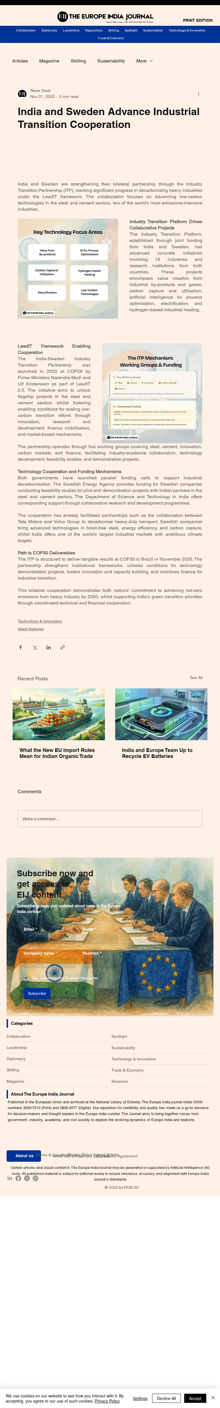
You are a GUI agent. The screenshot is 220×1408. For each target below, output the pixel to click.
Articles (20, 61)
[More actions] (198, 93)
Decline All (166, 1398)
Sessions (119, 1081)
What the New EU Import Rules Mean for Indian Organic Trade (57, 753)
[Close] (213, 1398)
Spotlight (119, 1036)
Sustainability (111, 61)
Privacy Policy (80, 1154)
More (141, 61)
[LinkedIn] (10, 1178)
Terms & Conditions (53, 1155)
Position (91, 953)
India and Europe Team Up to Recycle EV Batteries (157, 753)
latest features (31, 629)
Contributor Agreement (117, 1156)
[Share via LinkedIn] (48, 647)
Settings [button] (140, 1398)
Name (89, 929)
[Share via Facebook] (20, 647)
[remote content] (110, 158)
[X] (27, 1178)
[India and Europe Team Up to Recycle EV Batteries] (161, 714)
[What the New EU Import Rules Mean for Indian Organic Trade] (59, 714)
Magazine (49, 61)
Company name (40, 953)
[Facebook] (18, 1178)
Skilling (78, 61)
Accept (195, 1398)
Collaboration (19, 1036)
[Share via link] (62, 647)
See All (196, 677)
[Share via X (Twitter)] (34, 647)
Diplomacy (16, 1058)
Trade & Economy (127, 1070)
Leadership (17, 1047)
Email (30, 929)
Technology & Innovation (40, 621)
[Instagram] (35, 1178)
